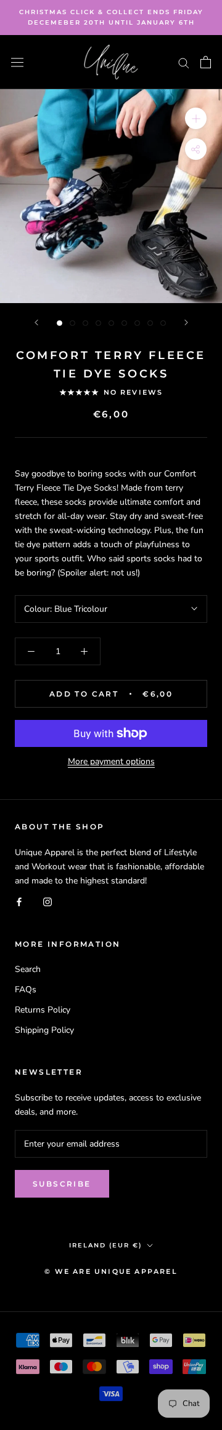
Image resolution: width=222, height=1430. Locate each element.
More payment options (111, 761)
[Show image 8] (150, 323)
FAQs (25, 989)
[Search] (183, 62)
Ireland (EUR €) (105, 1245)
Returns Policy (42, 1010)
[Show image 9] (163, 323)
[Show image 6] (124, 323)
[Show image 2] (72, 323)
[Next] (186, 322)
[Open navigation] (17, 61)
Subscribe (62, 1183)
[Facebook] (19, 902)
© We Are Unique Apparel (111, 1271)
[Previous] (36, 322)
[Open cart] (205, 62)
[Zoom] (196, 118)
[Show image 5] (111, 323)
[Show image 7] (137, 323)
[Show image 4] (98, 323)
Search (28, 969)
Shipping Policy (44, 1030)
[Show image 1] (59, 323)
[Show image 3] (85, 323)
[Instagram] (47, 902)
